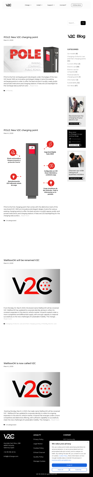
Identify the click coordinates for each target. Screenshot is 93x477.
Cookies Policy (38, 448)
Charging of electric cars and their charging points (23, 324)
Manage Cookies (39, 461)
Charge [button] (27, 5)
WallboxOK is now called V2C (20, 363)
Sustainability (72, 83)
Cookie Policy (63, 456)
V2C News (71, 86)
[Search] (83, 23)
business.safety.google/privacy (61, 460)
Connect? (63, 5)
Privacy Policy (38, 439)
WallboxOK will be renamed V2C (21, 260)
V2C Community (69, 439)
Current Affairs (72, 64)
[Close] (87, 442)
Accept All (69, 465)
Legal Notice (38, 444)
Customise (78, 469)
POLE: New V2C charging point (21, 37)
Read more (34, 86)
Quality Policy (38, 457)
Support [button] (50, 5)
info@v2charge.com (11, 456)
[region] (69, 457)
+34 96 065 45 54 (10, 452)
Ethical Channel (39, 452)
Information (71, 80)
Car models (71, 54)
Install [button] (39, 5)
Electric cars (52, 324)
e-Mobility (9, 90)
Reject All (60, 469)
